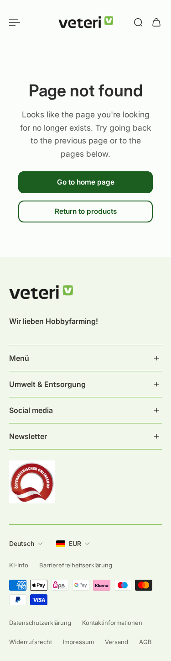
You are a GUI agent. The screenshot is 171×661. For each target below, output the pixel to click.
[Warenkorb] (156, 22)
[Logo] (85, 22)
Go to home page (85, 182)
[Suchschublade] (138, 22)
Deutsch (21, 543)
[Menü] (14, 22)
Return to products (86, 211)
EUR (75, 543)
